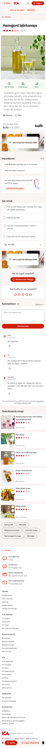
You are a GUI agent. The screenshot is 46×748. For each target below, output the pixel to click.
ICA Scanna (6, 622)
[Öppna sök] (28, 3)
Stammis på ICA (8, 634)
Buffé (5, 127)
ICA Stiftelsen (7, 698)
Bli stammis (6, 638)
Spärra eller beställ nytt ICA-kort (13, 718)
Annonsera (6, 685)
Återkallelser (6, 714)
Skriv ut (9, 115)
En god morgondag (9, 701)
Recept (7, 17)
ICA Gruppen (6, 665)
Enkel (37, 87)
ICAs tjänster (7, 614)
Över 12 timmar (9, 87)
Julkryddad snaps (23, 488)
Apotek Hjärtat (7, 605)
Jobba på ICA (6, 688)
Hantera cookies (8, 724)
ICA (3, 657)
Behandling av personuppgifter (13, 721)
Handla (5, 591)
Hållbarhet (6, 694)
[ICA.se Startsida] (16, 3)
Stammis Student (8, 642)
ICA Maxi (5, 678)
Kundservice (7, 707)
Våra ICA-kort (7, 652)
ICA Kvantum (6, 675)
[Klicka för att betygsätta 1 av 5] (15, 294)
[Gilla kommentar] (9, 346)
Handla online (7, 595)
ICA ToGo (5, 625)
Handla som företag (9, 609)
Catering (5, 602)
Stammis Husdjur (8, 645)
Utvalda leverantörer (9, 681)
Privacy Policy (40, 401)
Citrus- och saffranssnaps (26, 452)
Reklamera (6, 711)
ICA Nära (5, 668)
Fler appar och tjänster (10, 628)
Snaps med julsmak (24, 470)
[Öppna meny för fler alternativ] (12, 421)
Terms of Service (22, 403)
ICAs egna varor (7, 661)
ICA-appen (6, 618)
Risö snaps (20, 434)
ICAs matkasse (7, 599)
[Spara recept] (12, 417)
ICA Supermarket (8, 671)
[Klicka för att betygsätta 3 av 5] (23, 294)
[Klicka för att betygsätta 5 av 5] (30, 294)
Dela (19, 115)
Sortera (38, 304)
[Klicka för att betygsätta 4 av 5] (27, 294)
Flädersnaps (21, 506)
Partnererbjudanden (9, 648)
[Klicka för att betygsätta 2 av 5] (19, 294)
